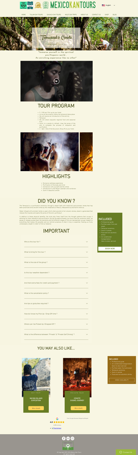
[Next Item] (89, 152)
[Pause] (23, 98)
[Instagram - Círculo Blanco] (72, 438)
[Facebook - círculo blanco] (64, 438)
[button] (109, 249)
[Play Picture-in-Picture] (86, 98)
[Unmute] (26, 98)
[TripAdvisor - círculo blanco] (68, 438)
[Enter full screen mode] (90, 98)
